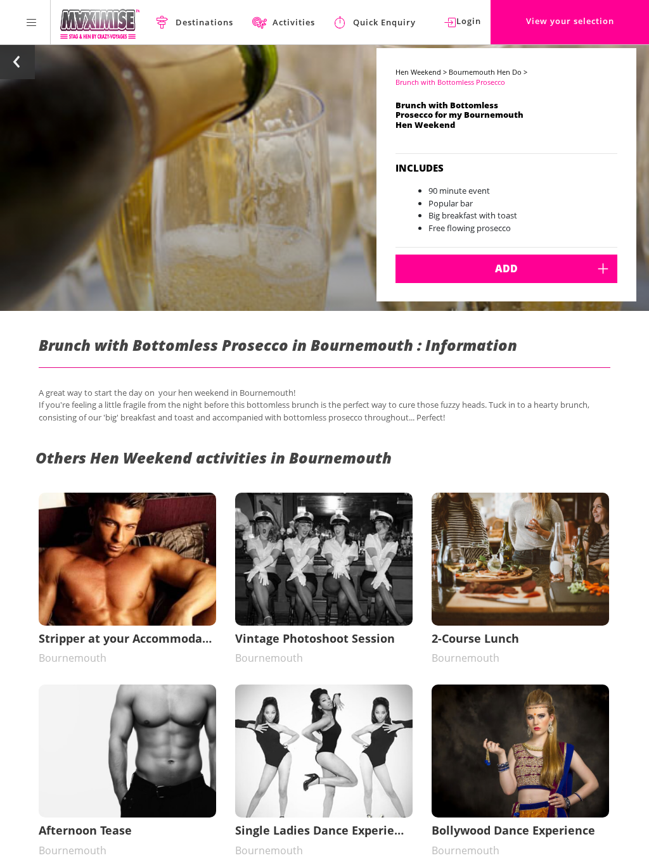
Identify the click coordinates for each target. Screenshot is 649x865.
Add (506, 268)
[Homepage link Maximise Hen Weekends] (100, 22)
